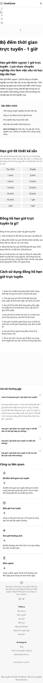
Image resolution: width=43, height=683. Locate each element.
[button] (2, 9)
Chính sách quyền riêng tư (21, 650)
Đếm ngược (21, 615)
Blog (21, 647)
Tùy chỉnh (10, 169)
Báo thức (21, 634)
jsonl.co (27, 662)
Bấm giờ (21, 623)
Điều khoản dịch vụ (21, 654)
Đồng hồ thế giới (21, 626)
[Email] (20, 599)
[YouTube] (23, 599)
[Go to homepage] (21, 582)
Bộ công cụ (21, 611)
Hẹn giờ (21, 619)
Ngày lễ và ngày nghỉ (21, 630)
